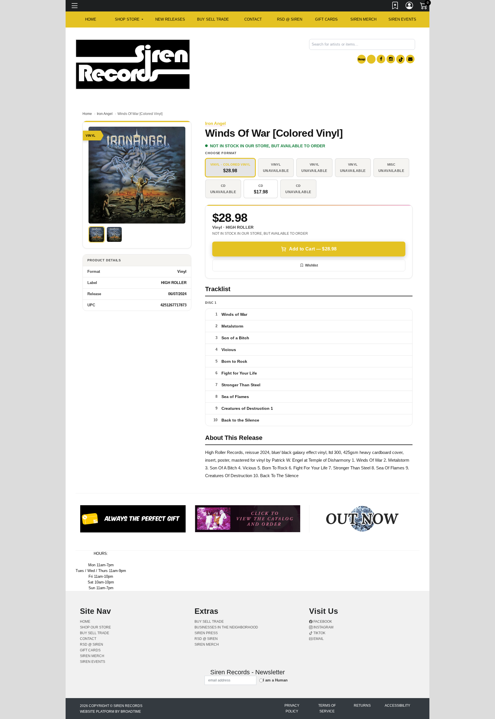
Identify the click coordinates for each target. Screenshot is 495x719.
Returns (362, 706)
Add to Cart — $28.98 (313, 248)
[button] (129, 19)
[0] (424, 7)
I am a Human (275, 680)
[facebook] (381, 59)
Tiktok (319, 633)
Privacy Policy (291, 708)
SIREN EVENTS (402, 19)
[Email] (410, 59)
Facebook (322, 622)
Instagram (323, 627)
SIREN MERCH (363, 19)
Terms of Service (327, 708)
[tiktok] (400, 59)
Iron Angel (105, 114)
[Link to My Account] (410, 6)
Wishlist (311, 265)
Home (87, 114)
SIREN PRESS (206, 633)
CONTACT (253, 19)
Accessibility (397, 706)
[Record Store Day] (371, 59)
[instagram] (391, 59)
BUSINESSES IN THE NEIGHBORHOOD (226, 627)
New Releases (170, 19)
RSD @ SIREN (289, 19)
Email (318, 639)
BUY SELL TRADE (213, 19)
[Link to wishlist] (395, 6)
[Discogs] (361, 59)
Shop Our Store (95, 627)
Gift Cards (326, 19)
